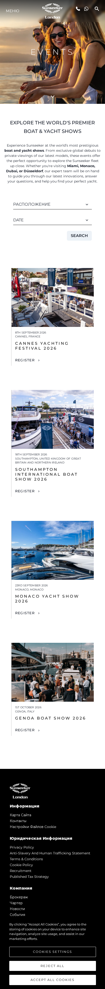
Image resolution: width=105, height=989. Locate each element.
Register (25, 360)
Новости (17, 909)
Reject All (52, 966)
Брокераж (19, 897)
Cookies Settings (52, 952)
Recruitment (21, 871)
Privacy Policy (22, 847)
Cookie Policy (21, 865)
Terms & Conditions (26, 859)
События (17, 915)
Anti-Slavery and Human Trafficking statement (50, 853)
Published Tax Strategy (29, 876)
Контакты (18, 821)
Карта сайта (20, 815)
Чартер (16, 903)
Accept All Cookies (52, 980)
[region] (52, 953)
